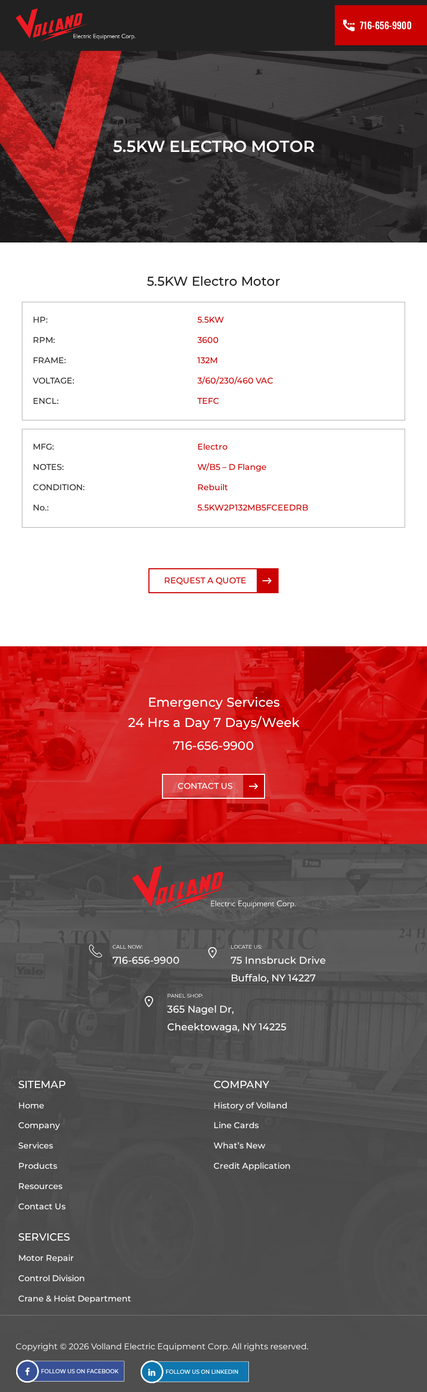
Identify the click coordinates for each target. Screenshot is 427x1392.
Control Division (51, 1278)
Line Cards (236, 1125)
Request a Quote (205, 580)
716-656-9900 (213, 745)
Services (35, 1146)
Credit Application (252, 1166)
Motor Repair (46, 1258)
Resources (40, 1186)
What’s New (239, 1146)
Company (39, 1125)
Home (31, 1105)
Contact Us (205, 786)
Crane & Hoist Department (74, 1299)
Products (37, 1166)
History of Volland (250, 1105)
